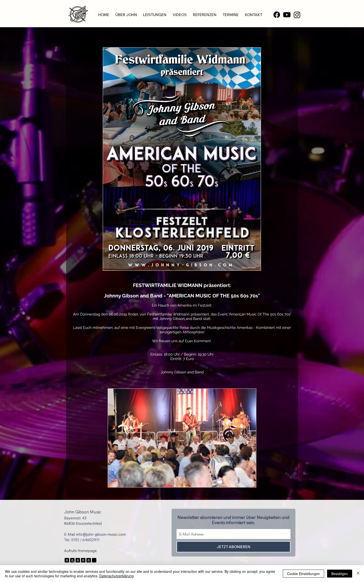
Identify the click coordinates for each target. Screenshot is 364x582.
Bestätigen (339, 573)
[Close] (358, 573)
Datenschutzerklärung (116, 575)
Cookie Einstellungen (303, 573)
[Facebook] (276, 14)
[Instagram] (297, 14)
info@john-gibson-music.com (101, 534)
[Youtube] (287, 14)
